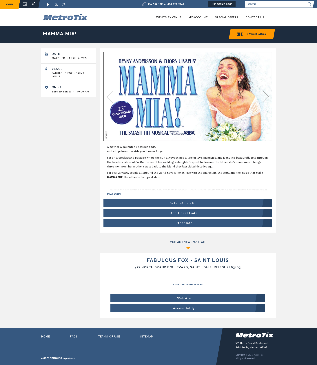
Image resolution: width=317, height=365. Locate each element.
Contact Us (254, 17)
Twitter (56, 5)
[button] (267, 57)
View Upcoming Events (188, 284)
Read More (114, 194)
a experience (58, 357)
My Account (198, 17)
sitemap (146, 336)
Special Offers (226, 17)
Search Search (309, 4)
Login (8, 4)
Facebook (48, 5)
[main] (158, 187)
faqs (74, 336)
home (45, 336)
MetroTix (78, 17)
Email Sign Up (23, 4)
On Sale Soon (256, 34)
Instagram (64, 5)
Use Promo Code (222, 4)
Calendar (33, 4)
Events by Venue (168, 17)
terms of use (109, 336)
